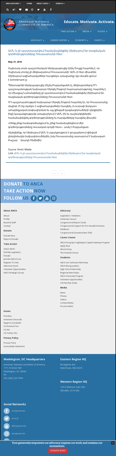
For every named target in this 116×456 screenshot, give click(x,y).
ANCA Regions (12, 3)
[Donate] (20, 10)
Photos (63, 296)
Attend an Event (11, 265)
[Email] (27, 10)
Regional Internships (69, 272)
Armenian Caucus (68, 219)
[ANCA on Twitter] (38, 10)
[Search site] (8, 10)
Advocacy (37, 40)
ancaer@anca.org (68, 374)
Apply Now (65, 245)
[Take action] (14, 10)
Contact (7, 225)
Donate (59, 3)
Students (81, 40)
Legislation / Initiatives (70, 215)
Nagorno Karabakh (12, 322)
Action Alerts (9, 248)
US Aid (7, 329)
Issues (102, 31)
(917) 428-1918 (67, 371)
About (6, 215)
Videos (63, 299)
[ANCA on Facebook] (50, 10)
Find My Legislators (12, 252)
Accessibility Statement (14, 346)
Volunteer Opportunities (15, 269)
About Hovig (65, 249)
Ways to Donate (11, 239)
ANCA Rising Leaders (69, 265)
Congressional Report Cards (73, 222)
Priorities (8, 316)
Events (99, 40)
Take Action (68, 31)
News (62, 292)
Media (86, 31)
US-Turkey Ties (10, 333)
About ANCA (42, 3)
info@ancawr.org (68, 397)
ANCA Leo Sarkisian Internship (74, 262)
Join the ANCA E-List (12, 259)
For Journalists (66, 306)
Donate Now (9, 235)
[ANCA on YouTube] (44, 10)
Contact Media (66, 302)
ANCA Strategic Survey (14, 272)
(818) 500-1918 (67, 393)
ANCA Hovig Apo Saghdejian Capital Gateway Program (85, 242)
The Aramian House (69, 252)
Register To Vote (11, 262)
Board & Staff (10, 222)
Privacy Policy (10, 342)
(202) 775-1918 (14, 374)
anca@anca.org (11, 381)
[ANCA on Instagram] (32, 10)
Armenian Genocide (13, 319)
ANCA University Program (71, 276)
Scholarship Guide (68, 282)
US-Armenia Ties (11, 326)
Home (29, 3)
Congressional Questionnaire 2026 (76, 232)
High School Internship (70, 269)
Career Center (58, 40)
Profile (7, 219)
